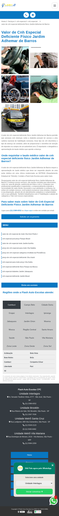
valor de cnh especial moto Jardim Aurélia (17, 243)
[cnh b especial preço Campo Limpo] (44, 89)
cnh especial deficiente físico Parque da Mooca (19, 267)
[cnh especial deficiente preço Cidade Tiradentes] (15, 60)
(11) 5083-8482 (30, 429)
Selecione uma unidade (34, 477)
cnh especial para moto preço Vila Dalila (17, 262)
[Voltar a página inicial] (8, 5)
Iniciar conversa (33, 491)
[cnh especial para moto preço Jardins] (44, 60)
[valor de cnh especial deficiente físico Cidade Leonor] (15, 89)
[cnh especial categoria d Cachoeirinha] (15, 118)
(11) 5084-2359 (30, 443)
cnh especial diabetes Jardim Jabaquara (17, 271)
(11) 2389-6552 (16, 210)
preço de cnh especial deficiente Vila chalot (18, 257)
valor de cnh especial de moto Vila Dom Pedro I (20, 234)
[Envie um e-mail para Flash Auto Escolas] (33, 15)
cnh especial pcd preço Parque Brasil (16, 239)
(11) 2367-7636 (30, 414)
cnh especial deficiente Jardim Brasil (16, 276)
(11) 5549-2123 (30, 425)
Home (29, 455)
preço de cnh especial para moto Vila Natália (19, 248)
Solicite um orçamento (29, 217)
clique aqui (28, 210)
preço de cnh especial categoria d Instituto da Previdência (23, 253)
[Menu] (55, 5)
